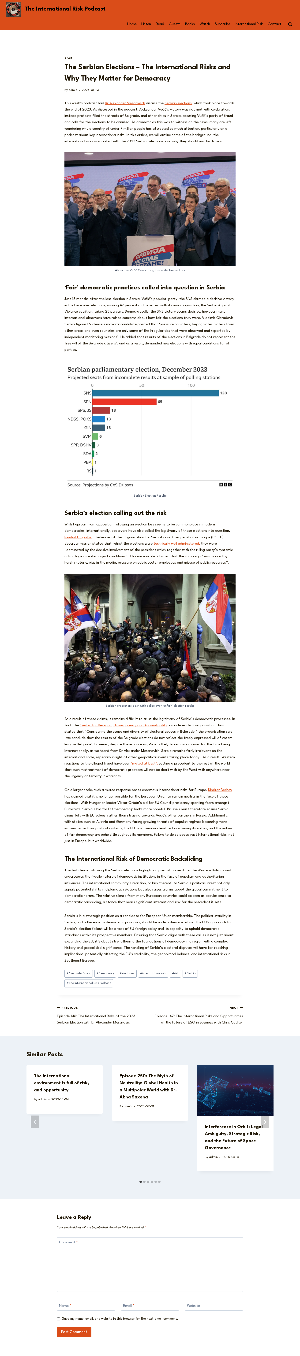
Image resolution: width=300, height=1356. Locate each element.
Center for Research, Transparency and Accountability (123, 725)
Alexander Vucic (79, 973)
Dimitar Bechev (220, 790)
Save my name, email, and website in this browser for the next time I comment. (120, 1318)
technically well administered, (177, 544)
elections (127, 973)
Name (65, 1306)
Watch (205, 24)
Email (128, 1306)
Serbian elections (178, 103)
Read (160, 24)
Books (190, 24)
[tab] (140, 1182)
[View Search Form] (290, 24)
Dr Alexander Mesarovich (125, 103)
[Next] (265, 1122)
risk (175, 973)
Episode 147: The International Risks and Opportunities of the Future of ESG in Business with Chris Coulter (199, 1015)
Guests (174, 24)
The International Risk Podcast (89, 983)
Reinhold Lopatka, (78, 537)
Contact (274, 24)
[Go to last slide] (35, 1122)
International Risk (249, 24)
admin (72, 90)
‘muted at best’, (145, 763)
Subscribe (222, 24)
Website (193, 1306)
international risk (153, 973)
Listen (146, 24)
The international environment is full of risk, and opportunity (61, 1083)
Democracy (105, 973)
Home (132, 24)
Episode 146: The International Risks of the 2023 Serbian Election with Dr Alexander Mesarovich (96, 1015)
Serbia (190, 973)
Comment (68, 1242)
